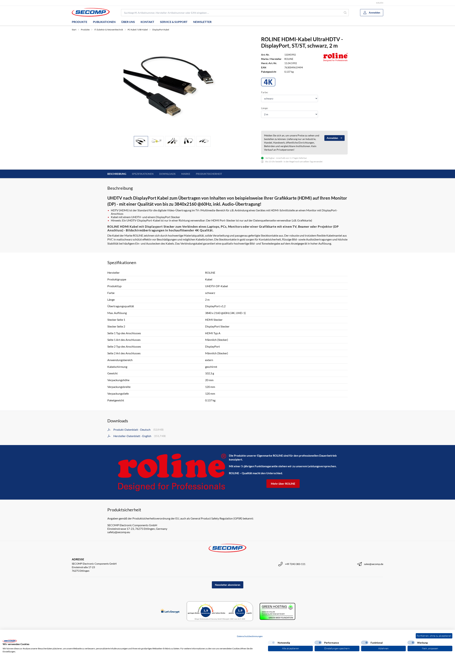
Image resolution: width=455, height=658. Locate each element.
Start (74, 29)
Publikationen (104, 21)
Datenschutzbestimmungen (250, 636)
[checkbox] (271, 642)
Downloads (167, 173)
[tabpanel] (172, 84)
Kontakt (147, 21)
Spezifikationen (143, 173)
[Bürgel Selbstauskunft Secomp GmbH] (220, 611)
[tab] (141, 141)
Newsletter (202, 21)
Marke (185, 173)
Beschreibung (116, 173)
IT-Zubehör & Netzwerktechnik (108, 29)
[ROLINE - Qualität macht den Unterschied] (172, 472)
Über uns (128, 21)
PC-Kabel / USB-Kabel (138, 29)
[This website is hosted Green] (277, 611)
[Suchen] (345, 12)
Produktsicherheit (209, 173)
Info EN (379, 2)
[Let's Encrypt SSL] (170, 611)
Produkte (79, 21)
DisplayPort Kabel (160, 29)
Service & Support (174, 21)
